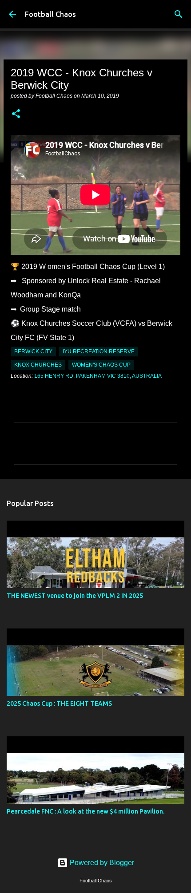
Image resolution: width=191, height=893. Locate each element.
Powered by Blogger (101, 862)
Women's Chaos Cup (101, 365)
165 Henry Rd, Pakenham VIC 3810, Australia (98, 376)
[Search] (178, 14)
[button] (16, 114)
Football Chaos (50, 14)
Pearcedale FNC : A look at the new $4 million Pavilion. (85, 811)
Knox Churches (38, 365)
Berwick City (33, 351)
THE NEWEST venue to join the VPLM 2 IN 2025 (75, 595)
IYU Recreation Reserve (99, 351)
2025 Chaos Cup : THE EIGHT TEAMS (59, 703)
